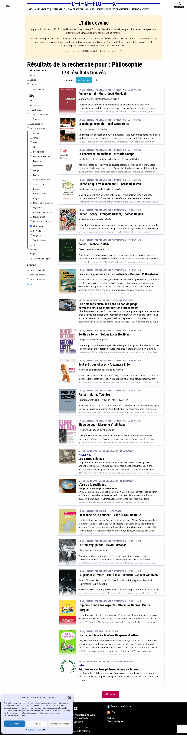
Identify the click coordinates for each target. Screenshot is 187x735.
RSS (112, 712)
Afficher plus (110, 694)
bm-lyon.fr (116, 51)
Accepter (14, 723)
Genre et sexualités (41, 179)
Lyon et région (75, 9)
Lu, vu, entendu (37, 89)
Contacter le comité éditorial (75, 730)
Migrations (38, 207)
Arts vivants (42, 9)
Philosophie (38, 226)
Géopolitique (38, 184)
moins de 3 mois (37, 274)
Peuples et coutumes (42, 221)
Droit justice (38, 151)
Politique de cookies (36, 730)
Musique (89, 9)
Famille (36, 175)
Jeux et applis (36, 110)
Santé (100, 9)
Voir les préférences (59, 723)
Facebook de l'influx (120, 706)
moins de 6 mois (37, 279)
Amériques (38, 137)
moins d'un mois (37, 270)
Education (37, 161)
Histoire (36, 189)
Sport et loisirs (39, 240)
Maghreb (37, 198)
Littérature (58, 9)
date (96, 80)
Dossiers (34, 84)
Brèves (33, 80)
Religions (37, 235)
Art (30, 9)
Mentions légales (116, 721)
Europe (36, 170)
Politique (37, 230)
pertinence (83, 80)
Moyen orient (39, 217)
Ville (35, 244)
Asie (35, 142)
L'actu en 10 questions (40, 114)
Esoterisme (38, 165)
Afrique (36, 133)
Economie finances (41, 156)
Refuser (37, 723)
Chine (35, 147)
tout (32, 284)
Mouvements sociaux (42, 212)
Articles (33, 75)
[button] (69, 697)
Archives (111, 717)
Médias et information (43, 203)
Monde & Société (140, 9)
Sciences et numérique (118, 9)
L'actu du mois (39, 193)
